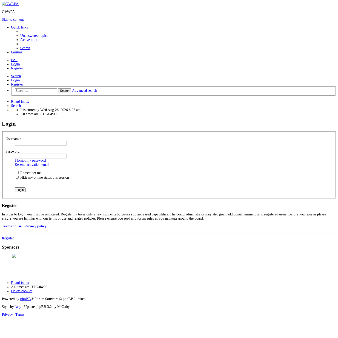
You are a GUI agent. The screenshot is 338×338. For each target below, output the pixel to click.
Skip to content (13, 19)
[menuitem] (34, 35)
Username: (13, 139)
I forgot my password (30, 160)
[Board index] (10, 4)
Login (15, 80)
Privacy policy (35, 226)
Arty (17, 307)
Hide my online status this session (44, 177)
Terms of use (12, 226)
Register (17, 84)
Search (16, 76)
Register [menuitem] (17, 68)
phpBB (25, 299)
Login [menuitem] (15, 64)
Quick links (19, 27)
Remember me (30, 173)
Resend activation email (32, 164)
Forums (16, 52)
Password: (13, 151)
